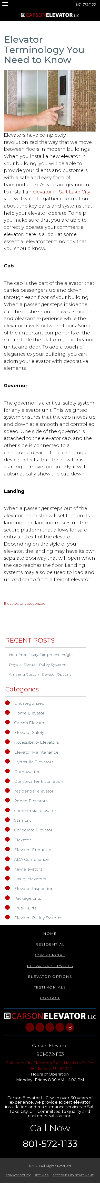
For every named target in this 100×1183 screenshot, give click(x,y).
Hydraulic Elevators (33, 761)
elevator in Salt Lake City (62, 192)
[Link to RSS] (59, 1027)
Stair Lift (22, 820)
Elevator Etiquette (32, 849)
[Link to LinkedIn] (49, 1027)
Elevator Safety (29, 732)
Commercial (50, 955)
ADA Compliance (31, 859)
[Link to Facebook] (29, 1027)
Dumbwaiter (27, 771)
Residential (50, 944)
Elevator (11, 603)
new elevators (28, 869)
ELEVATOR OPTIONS (50, 976)
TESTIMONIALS (50, 987)
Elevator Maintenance (36, 752)
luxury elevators (30, 878)
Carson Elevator (30, 722)
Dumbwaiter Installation (38, 781)
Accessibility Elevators (36, 742)
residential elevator (34, 791)
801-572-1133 (50, 1054)
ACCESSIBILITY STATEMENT (73, 1175)
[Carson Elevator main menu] (5, 4)
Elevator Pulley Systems (38, 917)
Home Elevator (29, 713)
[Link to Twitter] (39, 1027)
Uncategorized (32, 603)
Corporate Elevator (33, 830)
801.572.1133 (85, 4)
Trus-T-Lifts (25, 908)
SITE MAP (41, 1175)
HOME (50, 933)
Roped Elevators (30, 800)
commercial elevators (36, 810)
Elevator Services (50, 965)
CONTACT (50, 998)
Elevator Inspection (33, 888)
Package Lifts (27, 898)
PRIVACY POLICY (18, 1175)
